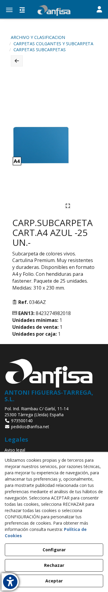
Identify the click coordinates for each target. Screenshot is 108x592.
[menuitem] (54, 450)
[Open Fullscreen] (68, 206)
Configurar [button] (54, 549)
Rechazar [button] (54, 565)
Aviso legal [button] (14, 450)
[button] (54, 10)
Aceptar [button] (54, 581)
